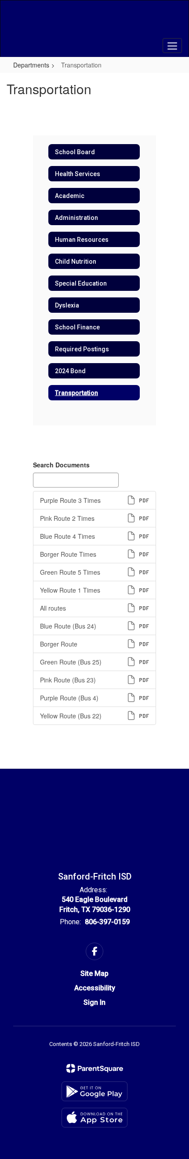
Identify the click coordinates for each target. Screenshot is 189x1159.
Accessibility (94, 988)
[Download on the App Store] (94, 1117)
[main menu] (172, 45)
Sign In (94, 1002)
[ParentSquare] (94, 1068)
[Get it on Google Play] (94, 1091)
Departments (31, 64)
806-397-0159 (107, 922)
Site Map (94, 973)
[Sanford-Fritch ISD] (94, 22)
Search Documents (61, 464)
